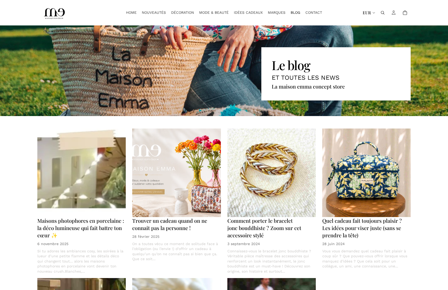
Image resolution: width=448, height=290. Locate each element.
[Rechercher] (382, 12)
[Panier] (405, 12)
